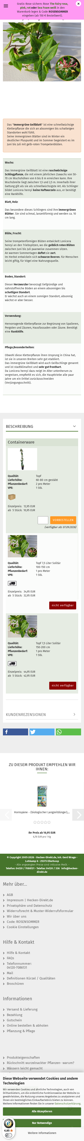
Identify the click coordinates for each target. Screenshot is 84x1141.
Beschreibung (19, 426)
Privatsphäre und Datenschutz (29, 906)
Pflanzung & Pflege (21, 1031)
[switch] (8, 1135)
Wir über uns (16, 917)
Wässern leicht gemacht (25, 1068)
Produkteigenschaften (23, 1058)
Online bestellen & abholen (27, 1026)
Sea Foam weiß (47, 7)
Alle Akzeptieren (42, 1111)
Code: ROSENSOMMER (23, 922)
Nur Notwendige (42, 1123)
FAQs (10, 958)
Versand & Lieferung (22, 1009)
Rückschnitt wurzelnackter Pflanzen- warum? (40, 1063)
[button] (15, 732)
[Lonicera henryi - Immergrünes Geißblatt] (42, 51)
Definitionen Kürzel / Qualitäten (31, 978)
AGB (10, 895)
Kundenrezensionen (26, 714)
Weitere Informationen (42, 1133)
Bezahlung (14, 1015)
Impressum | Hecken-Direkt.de (30, 900)
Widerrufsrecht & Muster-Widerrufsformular (40, 911)
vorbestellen (63, 520)
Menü (6, 6)
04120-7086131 (17, 968)
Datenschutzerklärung (67, 1103)
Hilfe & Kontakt (18, 953)
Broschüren (15, 984)
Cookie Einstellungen (23, 927)
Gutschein (14, 1020)
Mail (10, 973)
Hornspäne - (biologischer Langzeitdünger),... (42, 812)
